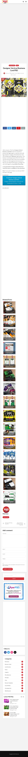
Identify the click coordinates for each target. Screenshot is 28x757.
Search (14, 578)
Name (4, 549)
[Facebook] (5, 652)
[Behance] (15, 652)
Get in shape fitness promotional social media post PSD (14, 707)
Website (4, 558)
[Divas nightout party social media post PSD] (6, 700)
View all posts (6, 517)
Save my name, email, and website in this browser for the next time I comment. (13, 565)
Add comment (21, 73)
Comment (4, 533)
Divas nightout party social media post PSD (14, 701)
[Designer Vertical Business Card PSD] (14, 87)
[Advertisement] (14, 19)
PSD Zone (7, 73)
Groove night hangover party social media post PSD (14, 714)
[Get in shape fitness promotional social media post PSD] (6, 707)
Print (17, 65)
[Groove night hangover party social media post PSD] (6, 713)
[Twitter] (8, 652)
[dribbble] (11, 652)
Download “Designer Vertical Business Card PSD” (14, 180)
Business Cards (12, 65)
